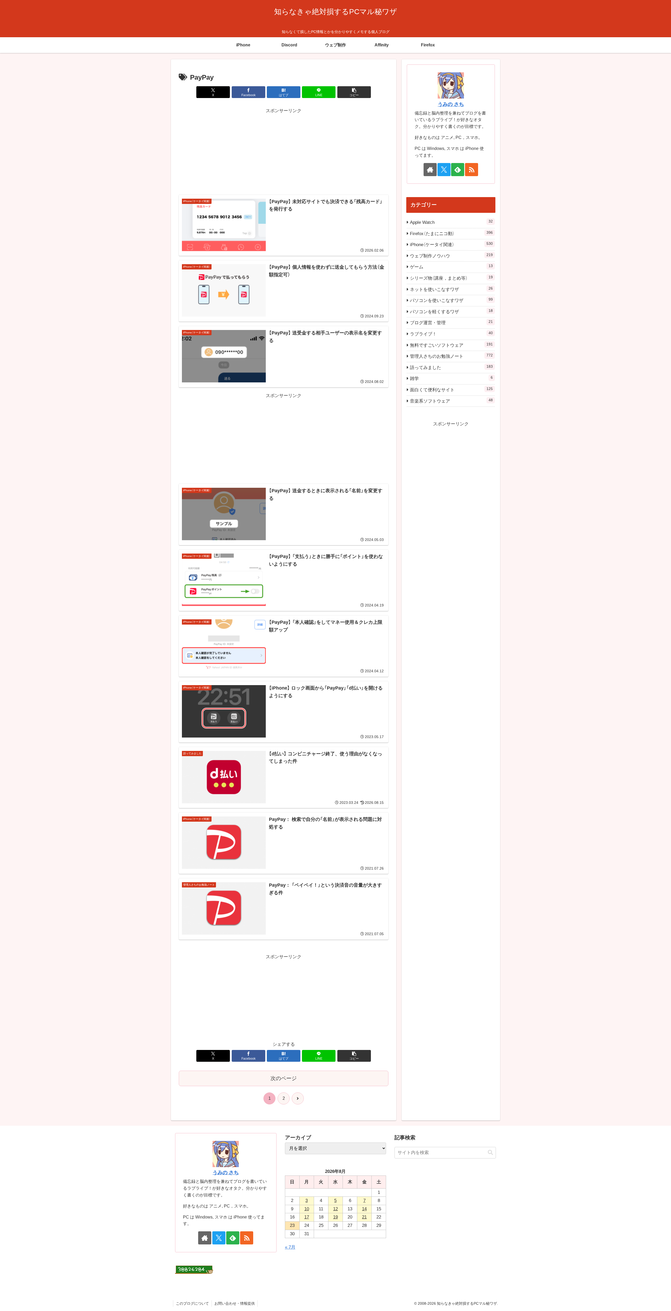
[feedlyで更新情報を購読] (457, 169)
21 (364, 1217)
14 (364, 1208)
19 (335, 1217)
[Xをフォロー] (444, 169)
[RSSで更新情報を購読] (471, 169)
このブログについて (192, 1303)
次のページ (283, 1078)
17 (306, 1217)
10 (306, 1208)
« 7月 (290, 1247)
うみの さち (451, 104)
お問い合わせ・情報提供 (234, 1303)
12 (335, 1208)
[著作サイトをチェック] (430, 169)
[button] (354, 92)
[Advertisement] (283, 151)
